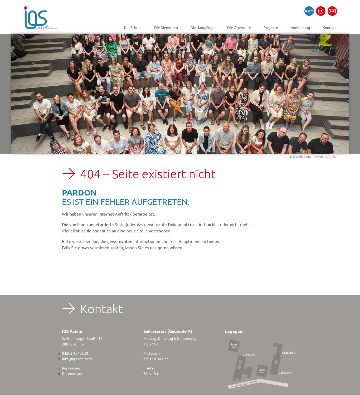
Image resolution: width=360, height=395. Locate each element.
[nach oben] (347, 348)
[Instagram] (320, 11)
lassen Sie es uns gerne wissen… (156, 247)
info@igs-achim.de (77, 358)
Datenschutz (72, 373)
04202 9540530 (75, 353)
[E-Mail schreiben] (332, 11)
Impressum (71, 367)
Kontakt (329, 27)
